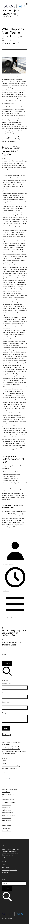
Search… (4, 654)
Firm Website (5, 867)
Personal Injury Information (9, 870)
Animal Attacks (6, 792)
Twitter (4, 763)
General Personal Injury (8, 802)
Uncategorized (6, 828)
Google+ (4, 760)
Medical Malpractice (7, 812)
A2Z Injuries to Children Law (10, 789)
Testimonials (5, 872)
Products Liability (7, 820)
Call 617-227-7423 (7, 16)
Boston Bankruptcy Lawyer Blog (11, 766)
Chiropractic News (7, 797)
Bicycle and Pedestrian (8, 794)
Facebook (4, 758)
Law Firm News (6, 807)
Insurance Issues (6, 805)
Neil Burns (6, 591)
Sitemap (6, 734)
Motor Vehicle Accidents (9, 617)
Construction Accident (8, 799)
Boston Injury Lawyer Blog (9, 768)
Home (3, 864)
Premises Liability (6, 818)
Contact (4, 875)
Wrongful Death (6, 831)
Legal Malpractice (6, 810)
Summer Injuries (6, 825)
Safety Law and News (7, 823)
